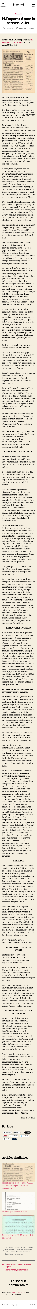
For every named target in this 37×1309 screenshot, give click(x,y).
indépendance (10, 1249)
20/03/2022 (10, 28)
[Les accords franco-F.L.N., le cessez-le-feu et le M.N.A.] (18, 1224)
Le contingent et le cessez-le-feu (14, 1212)
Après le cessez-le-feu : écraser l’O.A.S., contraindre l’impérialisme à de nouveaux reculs (17, 1186)
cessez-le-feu (20, 1247)
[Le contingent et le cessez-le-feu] (18, 1201)
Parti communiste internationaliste (17, 1252)
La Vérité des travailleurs (25, 1249)
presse (18, 13)
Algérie (11, 1247)
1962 (6, 1247)
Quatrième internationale (14, 1254)
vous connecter (18, 1292)
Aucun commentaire (26, 28)
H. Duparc (29, 1247)
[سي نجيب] (18, 4)
